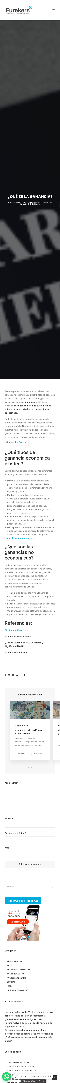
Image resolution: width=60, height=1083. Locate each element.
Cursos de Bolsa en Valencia (21, 1075)
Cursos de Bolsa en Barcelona (22, 1071)
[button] (6, 1076)
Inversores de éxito (17, 978)
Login (9, 986)
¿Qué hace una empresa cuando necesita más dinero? (28, 1039)
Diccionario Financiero (18, 970)
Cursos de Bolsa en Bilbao (20, 1079)
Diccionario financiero (16, 630)
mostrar (23, 442)
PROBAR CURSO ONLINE (17, 990)
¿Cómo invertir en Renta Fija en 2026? (24, 1019)
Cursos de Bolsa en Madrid (20, 1067)
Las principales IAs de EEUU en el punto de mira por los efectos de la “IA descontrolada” (29, 1014)
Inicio (9, 966)
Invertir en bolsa (15, 974)
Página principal (15, 961)
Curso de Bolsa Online (18, 1062)
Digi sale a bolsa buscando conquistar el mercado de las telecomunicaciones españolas (29, 1032)
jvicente (37, 204)
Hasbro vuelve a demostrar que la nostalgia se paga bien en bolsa (28, 1025)
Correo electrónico (15, 833)
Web (7, 847)
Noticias (11, 982)
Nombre (9, 818)
